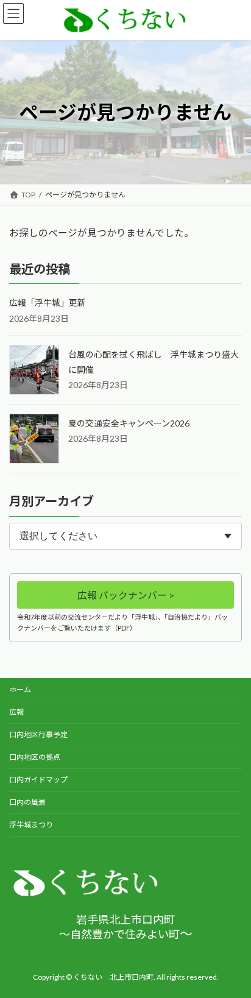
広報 (16, 712)
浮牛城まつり (31, 824)
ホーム (20, 689)
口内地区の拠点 (34, 757)
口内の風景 (27, 802)
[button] (125, 595)
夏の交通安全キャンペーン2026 (128, 423)
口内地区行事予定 (38, 734)
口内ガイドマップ (38, 779)
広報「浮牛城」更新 (47, 303)
